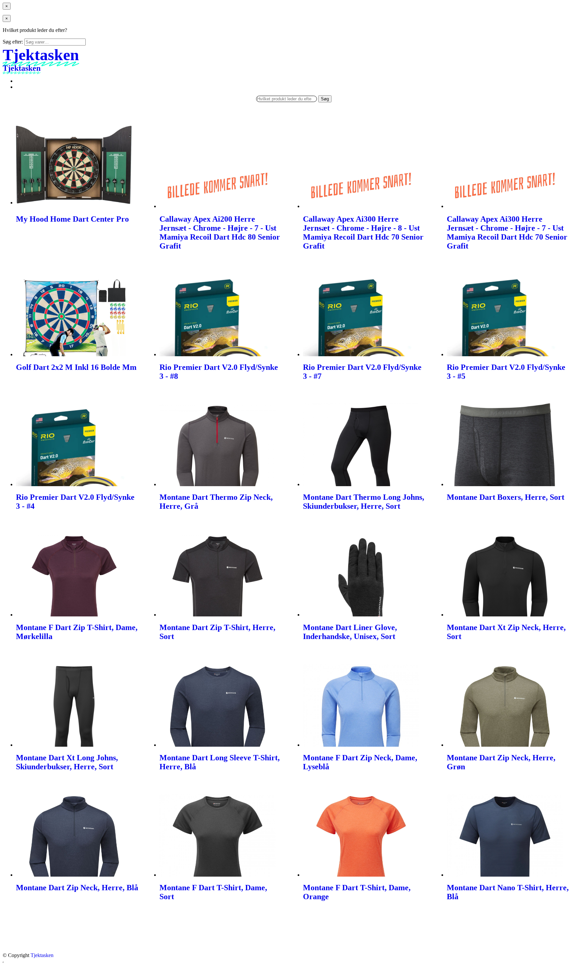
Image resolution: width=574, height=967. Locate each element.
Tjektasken (42, 955)
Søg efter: (13, 42)
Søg (325, 98)
